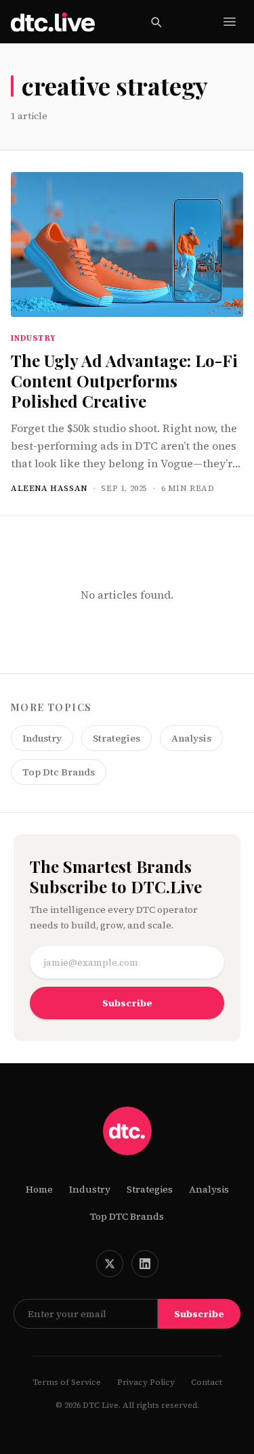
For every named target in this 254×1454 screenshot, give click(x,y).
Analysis (191, 738)
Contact (206, 1382)
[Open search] (156, 21)
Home (39, 1189)
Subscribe (127, 1003)
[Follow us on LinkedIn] (144, 1263)
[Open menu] (229, 21)
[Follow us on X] (109, 1263)
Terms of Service (67, 1382)
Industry (42, 738)
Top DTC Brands (127, 1216)
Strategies (116, 738)
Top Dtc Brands (58, 772)
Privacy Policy (146, 1382)
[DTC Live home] (53, 22)
